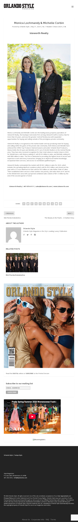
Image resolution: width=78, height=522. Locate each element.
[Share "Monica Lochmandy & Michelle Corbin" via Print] (60, 204)
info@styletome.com (20, 478)
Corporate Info (37, 519)
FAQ (47, 519)
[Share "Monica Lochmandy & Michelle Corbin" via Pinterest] (40, 204)
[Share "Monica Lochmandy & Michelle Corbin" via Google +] (32, 204)
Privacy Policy (8, 498)
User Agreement (62, 496)
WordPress (53, 517)
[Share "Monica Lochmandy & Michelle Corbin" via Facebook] (24, 204)
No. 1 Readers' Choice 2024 (52, 27)
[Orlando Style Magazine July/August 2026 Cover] (39, 325)
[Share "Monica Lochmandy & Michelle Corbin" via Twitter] (28, 204)
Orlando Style (24, 27)
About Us (26, 519)
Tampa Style (18, 455)
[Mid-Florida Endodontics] (22, 262)
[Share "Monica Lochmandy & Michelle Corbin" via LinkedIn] (44, 204)
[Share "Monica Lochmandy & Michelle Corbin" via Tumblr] (36, 204)
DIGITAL (15, 373)
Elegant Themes (34, 517)
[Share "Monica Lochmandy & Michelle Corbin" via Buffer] (48, 204)
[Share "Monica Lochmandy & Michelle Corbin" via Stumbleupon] (52, 204)
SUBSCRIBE (29, 373)
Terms (53, 519)
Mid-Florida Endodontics (15, 275)
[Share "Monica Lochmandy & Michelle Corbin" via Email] (56, 204)
